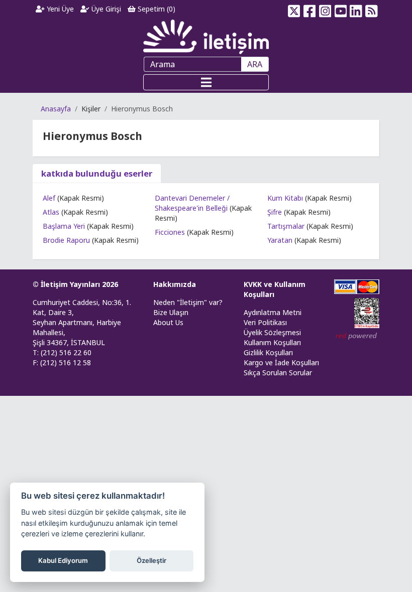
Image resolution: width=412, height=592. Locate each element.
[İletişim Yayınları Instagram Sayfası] (325, 9)
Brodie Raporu (66, 240)
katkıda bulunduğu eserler (96, 173)
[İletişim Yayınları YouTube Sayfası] (340, 9)
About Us (168, 322)
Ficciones (170, 232)
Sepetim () (155, 9)
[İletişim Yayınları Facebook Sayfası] (310, 9)
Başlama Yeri (64, 226)
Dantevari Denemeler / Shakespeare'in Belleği (192, 203)
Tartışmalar (285, 226)
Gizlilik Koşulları (268, 352)
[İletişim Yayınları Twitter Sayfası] (294, 9)
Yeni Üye (59, 9)
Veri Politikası (265, 322)
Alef (49, 198)
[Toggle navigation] (206, 82)
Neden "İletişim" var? (188, 302)
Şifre (274, 212)
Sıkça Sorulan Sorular (278, 372)
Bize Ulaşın (170, 312)
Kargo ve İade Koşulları (281, 362)
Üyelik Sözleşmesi (272, 332)
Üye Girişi (105, 9)
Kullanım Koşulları (272, 342)
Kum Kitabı (285, 198)
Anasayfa (56, 108)
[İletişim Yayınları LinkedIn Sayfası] (356, 9)
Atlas (51, 212)
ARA (254, 64)
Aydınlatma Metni (272, 312)
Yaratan (279, 240)
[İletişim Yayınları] (206, 36)
